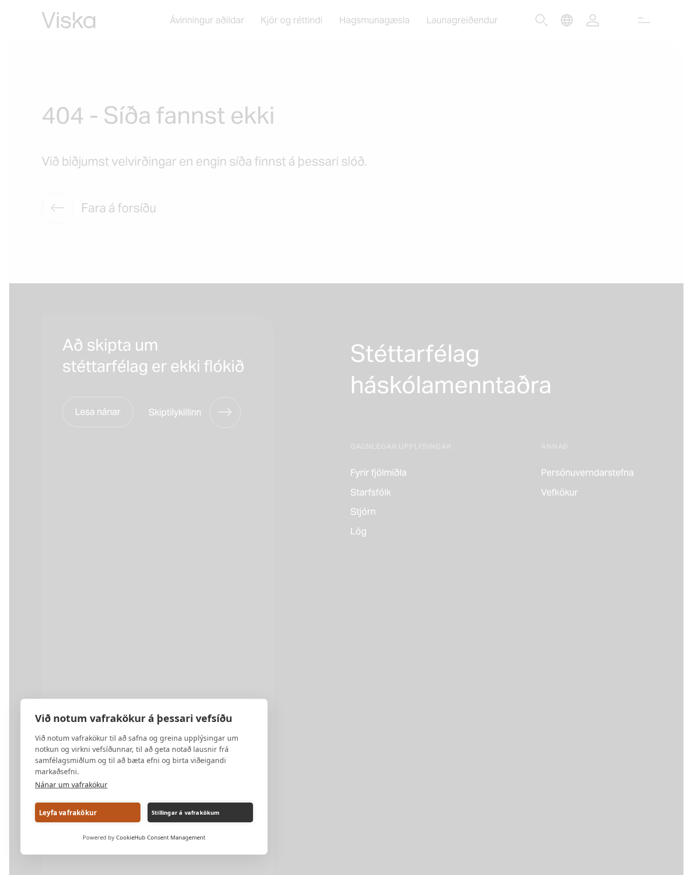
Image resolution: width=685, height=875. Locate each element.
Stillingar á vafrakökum (186, 812)
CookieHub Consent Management (160, 837)
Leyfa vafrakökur (68, 812)
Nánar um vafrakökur (71, 784)
